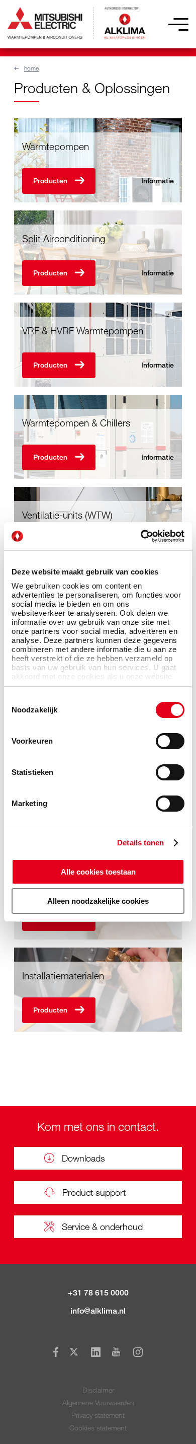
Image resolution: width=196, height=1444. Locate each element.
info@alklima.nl (98, 1311)
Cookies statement (98, 1427)
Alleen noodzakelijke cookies (98, 901)
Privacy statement (98, 1415)
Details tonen (140, 842)
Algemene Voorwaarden (98, 1402)
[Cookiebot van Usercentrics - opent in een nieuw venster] (140, 536)
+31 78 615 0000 (98, 1292)
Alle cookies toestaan (98, 872)
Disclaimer (98, 1390)
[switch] (170, 741)
